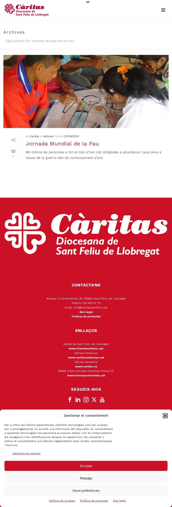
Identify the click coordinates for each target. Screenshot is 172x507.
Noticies (48, 136)
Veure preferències (86, 490)
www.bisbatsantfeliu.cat (86, 348)
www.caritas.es (86, 366)
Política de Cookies (62, 500)
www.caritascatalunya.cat (86, 357)
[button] (165, 416)
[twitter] (94, 400)
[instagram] (86, 400)
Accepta (86, 466)
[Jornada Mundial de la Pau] (86, 91)
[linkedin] (78, 400)
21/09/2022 (71, 136)
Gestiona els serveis (27, 453)
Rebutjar (86, 478)
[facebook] (70, 400)
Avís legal (119, 500)
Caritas (34, 136)
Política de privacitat (94, 500)
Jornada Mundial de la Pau (62, 144)
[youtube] (102, 400)
